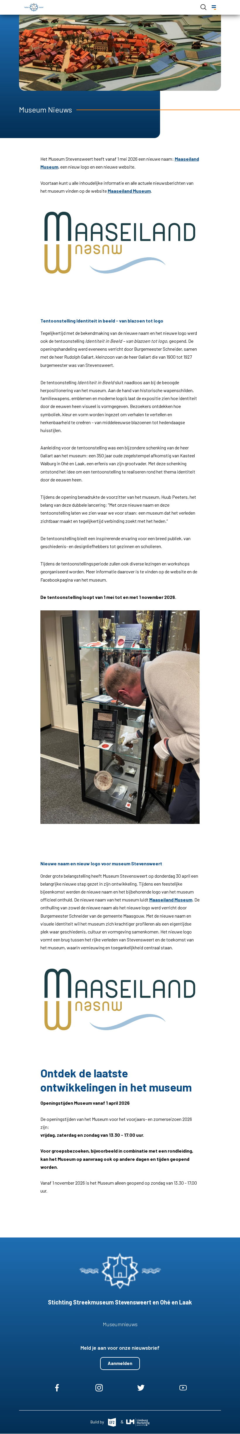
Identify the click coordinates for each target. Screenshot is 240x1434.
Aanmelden (120, 1363)
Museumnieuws (120, 1324)
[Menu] (214, 7)
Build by (97, 1421)
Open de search (203, 7)
